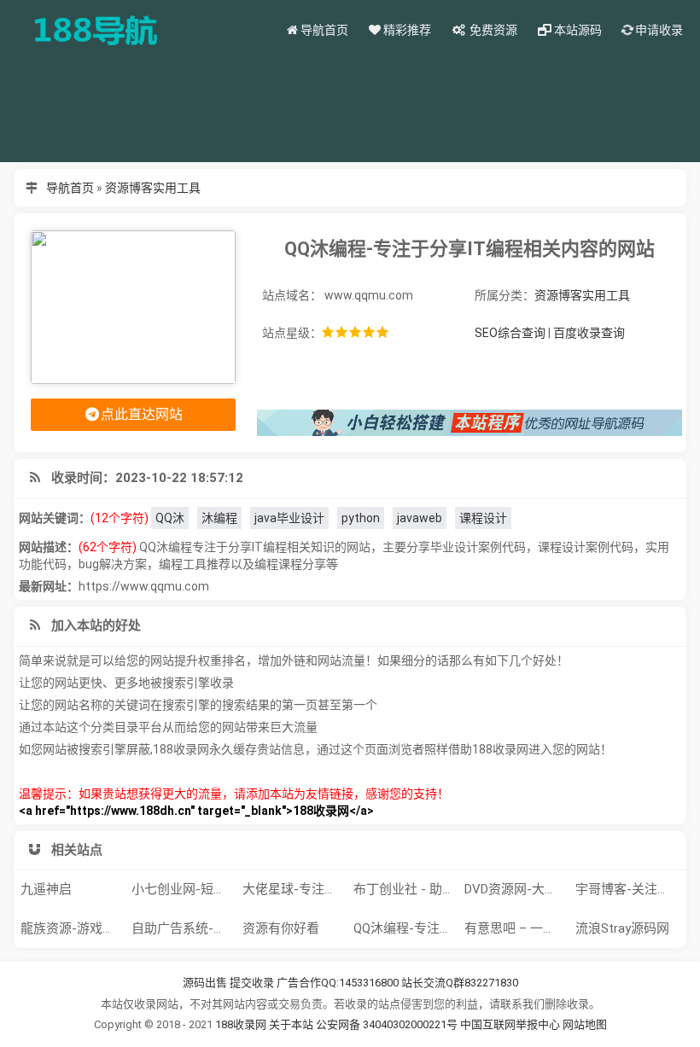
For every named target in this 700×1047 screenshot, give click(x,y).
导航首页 (70, 188)
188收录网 (240, 1024)
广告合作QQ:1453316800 (338, 982)
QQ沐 (169, 518)
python (360, 518)
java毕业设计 (289, 518)
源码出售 (205, 982)
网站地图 (585, 1024)
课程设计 (483, 518)
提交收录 (252, 982)
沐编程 (219, 518)
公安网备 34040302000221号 (388, 1024)
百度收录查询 (589, 333)
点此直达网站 (142, 414)
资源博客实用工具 (153, 188)
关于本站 (291, 1024)
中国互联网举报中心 (511, 1024)
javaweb (419, 518)
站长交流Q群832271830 (459, 982)
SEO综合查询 (510, 333)
